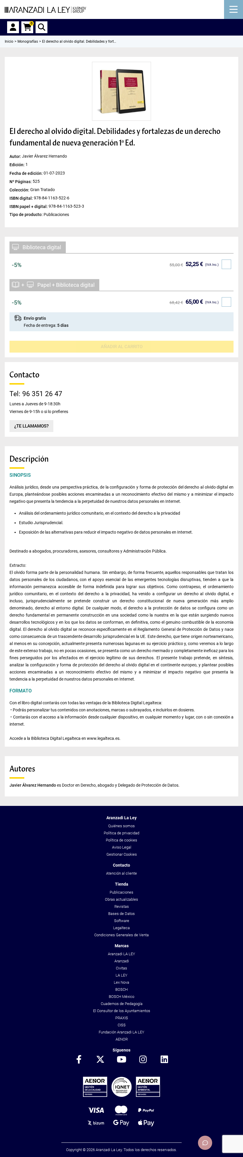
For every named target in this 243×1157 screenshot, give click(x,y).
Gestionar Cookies (121, 854)
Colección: (19, 189)
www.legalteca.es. (104, 738)
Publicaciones (121, 892)
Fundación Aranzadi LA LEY (121, 1032)
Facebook (79, 1060)
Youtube (121, 1060)
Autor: (15, 156)
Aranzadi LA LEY (121, 954)
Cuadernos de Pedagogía (122, 1003)
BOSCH (121, 989)
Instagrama (143, 1060)
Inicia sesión (13, 27)
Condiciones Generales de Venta (121, 935)
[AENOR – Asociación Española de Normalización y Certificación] (121, 1095)
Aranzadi (121, 961)
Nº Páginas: (21, 181)
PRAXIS (121, 1018)
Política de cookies (121, 840)
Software (121, 920)
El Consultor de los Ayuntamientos (121, 1011)
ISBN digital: (21, 198)
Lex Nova (121, 982)
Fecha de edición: (26, 173)
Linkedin (164, 1060)
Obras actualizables (121, 899)
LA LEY (121, 975)
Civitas (121, 968)
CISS (122, 1025)
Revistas (121, 906)
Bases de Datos (121, 913)
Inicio (9, 41)
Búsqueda (41, 27)
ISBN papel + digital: (29, 206)
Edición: (17, 164)
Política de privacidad (121, 833)
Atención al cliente (121, 873)
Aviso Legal (121, 847)
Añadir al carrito (122, 346)
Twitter (100, 1060)
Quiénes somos (121, 826)
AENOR (122, 1039)
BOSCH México (121, 996)
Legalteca (121, 928)
